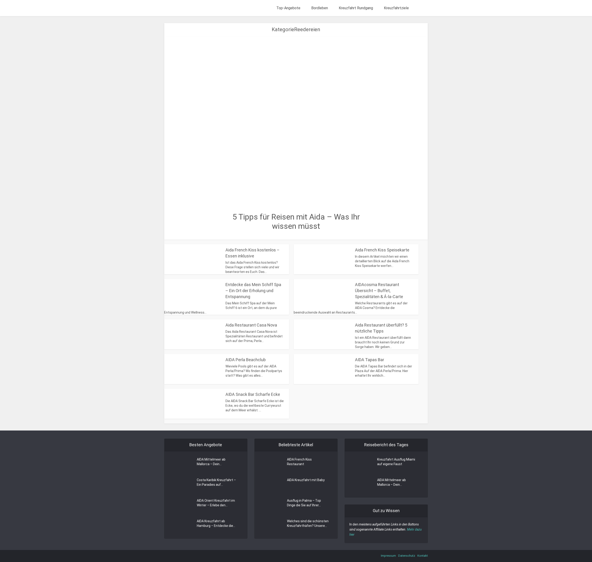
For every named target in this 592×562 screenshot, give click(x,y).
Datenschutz (406, 555)
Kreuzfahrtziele (396, 8)
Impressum (388, 555)
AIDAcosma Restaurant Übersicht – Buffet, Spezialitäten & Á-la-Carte (379, 290)
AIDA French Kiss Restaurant (299, 462)
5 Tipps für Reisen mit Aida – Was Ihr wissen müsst (296, 221)
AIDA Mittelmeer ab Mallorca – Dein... (211, 462)
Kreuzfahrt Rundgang (356, 8)
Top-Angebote (288, 8)
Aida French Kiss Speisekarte (382, 249)
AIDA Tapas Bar (369, 359)
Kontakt (422, 555)
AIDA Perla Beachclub (245, 359)
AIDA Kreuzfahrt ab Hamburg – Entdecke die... (216, 523)
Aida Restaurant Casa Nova (251, 325)
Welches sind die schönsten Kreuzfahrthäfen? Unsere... (308, 523)
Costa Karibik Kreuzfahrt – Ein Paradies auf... (216, 482)
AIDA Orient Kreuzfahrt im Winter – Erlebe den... (216, 503)
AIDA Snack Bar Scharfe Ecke (252, 394)
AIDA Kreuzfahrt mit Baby (306, 480)
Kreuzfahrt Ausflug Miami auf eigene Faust (396, 462)
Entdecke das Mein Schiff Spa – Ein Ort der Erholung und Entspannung (253, 290)
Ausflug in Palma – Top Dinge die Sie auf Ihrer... (304, 503)
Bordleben (319, 8)
